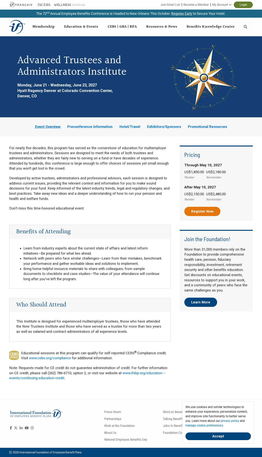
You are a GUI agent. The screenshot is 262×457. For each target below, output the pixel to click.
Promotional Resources (207, 127)
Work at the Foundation (119, 426)
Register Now (202, 211)
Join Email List (170, 5)
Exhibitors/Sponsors (164, 127)
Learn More (200, 302)
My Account (220, 5)
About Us (110, 433)
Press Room (112, 412)
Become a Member (196, 5)
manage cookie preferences (204, 425)
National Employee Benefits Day (125, 439)
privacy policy (230, 421)
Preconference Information (90, 127)
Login (243, 5)
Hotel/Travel (129, 127)
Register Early (181, 14)
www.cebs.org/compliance (50, 358)
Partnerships (112, 419)
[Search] (245, 27)
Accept (218, 436)
